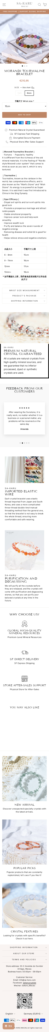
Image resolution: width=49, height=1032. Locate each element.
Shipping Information (24, 301)
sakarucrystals (29, 983)
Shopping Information (24, 947)
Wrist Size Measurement (24, 290)
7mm (19, 93)
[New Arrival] (24, 778)
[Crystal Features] (24, 905)
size (23, 87)
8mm (29, 93)
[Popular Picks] (24, 842)
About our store (23, 953)
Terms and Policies (24, 959)
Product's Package (24, 296)
